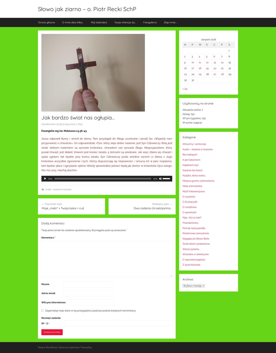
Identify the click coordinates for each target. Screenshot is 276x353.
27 (215, 74)
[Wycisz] (160, 178)
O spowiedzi (189, 212)
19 (207, 68)
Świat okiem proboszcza (196, 243)
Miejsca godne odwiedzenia (198, 180)
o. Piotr (79, 124)
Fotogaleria (150, 22)
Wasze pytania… (191, 249)
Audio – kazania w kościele (198, 149)
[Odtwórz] (45, 178)
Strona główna (46, 22)
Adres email (48, 293)
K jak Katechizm (191, 159)
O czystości (189, 196)
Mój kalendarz (99, 22)
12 (207, 62)
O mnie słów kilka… (73, 22)
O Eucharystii (190, 201)
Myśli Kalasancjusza (194, 191)
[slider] (167, 178)
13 (215, 62)
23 (185, 74)
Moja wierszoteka (192, 186)
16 (185, 68)
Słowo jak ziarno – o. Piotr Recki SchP (87, 9)
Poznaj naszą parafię (194, 228)
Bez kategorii (190, 154)
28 (222, 74)
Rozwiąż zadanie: (51, 317)
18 (200, 68)
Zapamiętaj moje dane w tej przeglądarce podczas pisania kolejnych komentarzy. (90, 310)
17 (193, 68)
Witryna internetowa (53, 302)
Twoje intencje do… (125, 22)
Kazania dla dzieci (193, 170)
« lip (185, 88)
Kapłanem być (191, 165)
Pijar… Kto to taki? (192, 217)
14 (222, 62)
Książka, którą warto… (194, 175)
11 (200, 62)
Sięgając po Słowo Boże (196, 238)
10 (193, 62)
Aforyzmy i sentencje (194, 144)
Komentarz (48, 237)
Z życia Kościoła (191, 264)
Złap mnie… (170, 22)
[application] (106, 179)
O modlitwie (190, 207)
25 (200, 74)
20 (215, 68)
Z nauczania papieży (194, 259)
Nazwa (45, 284)
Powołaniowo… (191, 222)
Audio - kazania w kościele (58, 189)
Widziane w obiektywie (196, 254)
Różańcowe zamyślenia (196, 233)
